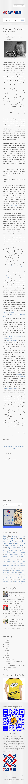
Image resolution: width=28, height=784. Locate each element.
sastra (4, 276)
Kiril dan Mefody (14, 554)
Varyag (15, 581)
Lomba (8, 570)
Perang (21, 549)
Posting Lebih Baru (8, 446)
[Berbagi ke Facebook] (8, 439)
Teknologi (5, 551)
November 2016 (10, 667)
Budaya (14, 536)
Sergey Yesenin (13, 577)
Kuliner (4, 570)
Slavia (13, 552)
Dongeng (23, 561)
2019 (6, 651)
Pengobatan (11, 576)
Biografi (21, 551)
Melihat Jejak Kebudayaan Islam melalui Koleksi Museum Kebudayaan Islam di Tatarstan (17, 594)
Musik (12, 556)
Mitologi (21, 563)
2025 (6, 642)
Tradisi (17, 579)
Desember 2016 (10, 659)
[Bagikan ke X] (6, 439)
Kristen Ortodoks (12, 547)
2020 (6, 648)
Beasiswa (9, 567)
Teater (13, 579)
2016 (6, 657)
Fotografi (7, 563)
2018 (6, 653)
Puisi (17, 556)
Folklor (10, 558)
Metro (23, 570)
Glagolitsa (23, 552)
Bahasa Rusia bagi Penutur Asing (13, 540)
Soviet (23, 543)
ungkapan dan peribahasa (14, 336)
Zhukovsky (20, 583)
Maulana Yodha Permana (13, 35)
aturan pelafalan (13, 205)
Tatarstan (8, 579)
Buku (14, 561)
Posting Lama (21, 446)
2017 (6, 655)
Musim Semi (5, 574)
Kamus (6, 554)
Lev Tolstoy (14, 563)
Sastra (17, 542)
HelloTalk (22, 376)
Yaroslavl (10, 583)
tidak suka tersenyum (11, 388)
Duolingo (19, 266)
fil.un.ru (15, 58)
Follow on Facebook (15, 2)
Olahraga (18, 574)
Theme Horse (12, 779)
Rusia (20, 37)
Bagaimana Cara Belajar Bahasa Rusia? (14, 30)
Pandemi (23, 574)
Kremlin (22, 568)
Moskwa (12, 542)
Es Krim (17, 567)
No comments (8, 39)
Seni (4, 547)
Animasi (5, 558)
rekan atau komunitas (11, 340)
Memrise (13, 266)
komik (23, 276)
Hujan (4, 568)
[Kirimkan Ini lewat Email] (3, 439)
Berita (10, 543)
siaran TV (11, 314)
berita (7, 276)
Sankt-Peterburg (6, 552)
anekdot (8, 278)
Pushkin (21, 545)
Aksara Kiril (12, 549)
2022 (6, 644)
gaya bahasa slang (7, 338)
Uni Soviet (14, 551)
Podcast (17, 576)
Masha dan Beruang (16, 570)
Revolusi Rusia (5, 577)
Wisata (5, 583)
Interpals (18, 374)
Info (20, 538)
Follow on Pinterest (18, 2)
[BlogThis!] (5, 439)
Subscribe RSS (24, 2)
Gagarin (22, 567)
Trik (12, 565)
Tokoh (5, 542)
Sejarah (13, 538)
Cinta (18, 561)
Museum (22, 572)
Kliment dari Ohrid (12, 559)
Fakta (17, 552)
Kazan (12, 568)
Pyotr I (22, 576)
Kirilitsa (22, 554)
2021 (6, 646)
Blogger (14, 777)
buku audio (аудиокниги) (9, 312)
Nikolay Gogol (12, 574)
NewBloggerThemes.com (14, 781)
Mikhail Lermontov (15, 572)
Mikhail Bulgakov (6, 572)
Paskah (5, 576)
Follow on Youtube (21, 2)
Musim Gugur (6, 565)
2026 (6, 640)
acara (22, 556)
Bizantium (9, 561)
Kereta (17, 568)
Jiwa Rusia (15, 776)
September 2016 (10, 670)
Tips (4, 549)
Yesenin (14, 583)
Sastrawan (21, 547)
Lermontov (5, 556)
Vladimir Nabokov (21, 581)
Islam (8, 568)
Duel (13, 567)
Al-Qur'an (17, 565)
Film (6, 545)
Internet (17, 543)
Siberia (19, 577)
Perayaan (13, 545)
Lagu (20, 559)
